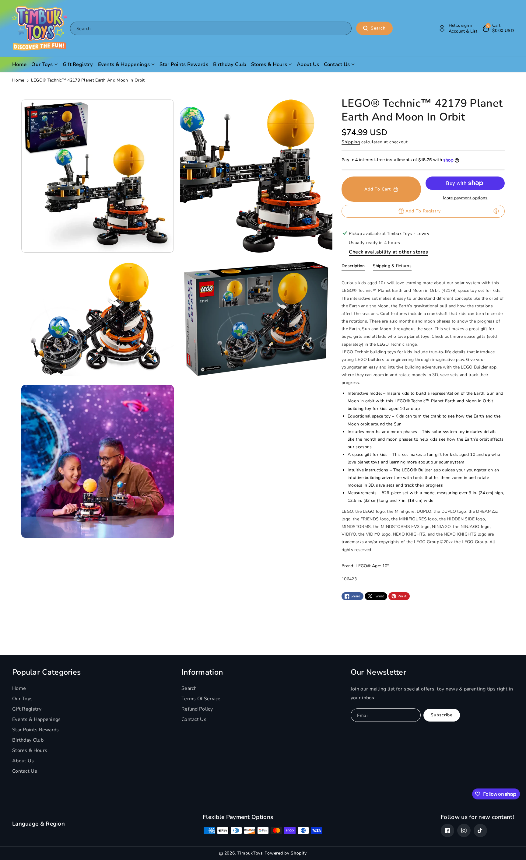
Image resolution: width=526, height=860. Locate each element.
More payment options (465, 198)
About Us (23, 760)
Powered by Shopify (286, 853)
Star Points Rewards (35, 729)
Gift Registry (26, 709)
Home (18, 80)
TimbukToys (250, 853)
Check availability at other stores (388, 252)
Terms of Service (201, 698)
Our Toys (22, 698)
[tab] (353, 267)
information (202, 672)
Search (378, 28)
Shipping (351, 142)
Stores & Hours (29, 750)
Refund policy (197, 709)
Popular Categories (46, 672)
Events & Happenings (36, 719)
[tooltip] (496, 211)
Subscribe (441, 715)
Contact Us (24, 771)
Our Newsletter (378, 672)
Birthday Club (28, 740)
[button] (498, 28)
